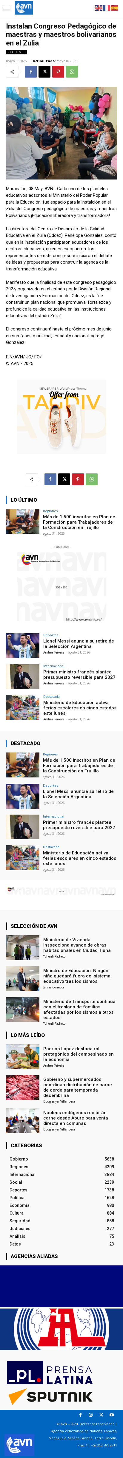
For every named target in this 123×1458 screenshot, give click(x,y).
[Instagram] (91, 1415)
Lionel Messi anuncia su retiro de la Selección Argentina (78, 643)
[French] (107, 7)
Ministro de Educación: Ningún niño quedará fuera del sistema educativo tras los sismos (76, 976)
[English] (99, 7)
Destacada (51, 696)
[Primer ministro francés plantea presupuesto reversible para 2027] (22, 676)
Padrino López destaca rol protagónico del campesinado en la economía (78, 1054)
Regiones (16, 52)
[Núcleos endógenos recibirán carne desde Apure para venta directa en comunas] (22, 1120)
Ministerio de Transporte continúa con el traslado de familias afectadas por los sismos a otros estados (79, 1009)
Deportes (50, 635)
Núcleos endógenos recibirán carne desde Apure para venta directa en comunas (75, 1118)
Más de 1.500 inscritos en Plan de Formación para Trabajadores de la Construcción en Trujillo (79, 522)
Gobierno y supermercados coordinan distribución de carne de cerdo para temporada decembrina (77, 1087)
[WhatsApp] (72, 72)
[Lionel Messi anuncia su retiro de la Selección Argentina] (22, 645)
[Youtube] (112, 1415)
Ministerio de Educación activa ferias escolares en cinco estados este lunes (79, 708)
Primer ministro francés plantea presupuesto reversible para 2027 (79, 674)
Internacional (53, 665)
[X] (44, 72)
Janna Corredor (53, 987)
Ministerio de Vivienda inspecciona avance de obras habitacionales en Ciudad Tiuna (77, 945)
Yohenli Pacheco (54, 956)
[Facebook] (31, 72)
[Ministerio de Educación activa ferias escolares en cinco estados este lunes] (22, 707)
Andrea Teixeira (53, 652)
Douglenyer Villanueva (59, 1101)
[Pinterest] (58, 72)
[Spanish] (115, 7)
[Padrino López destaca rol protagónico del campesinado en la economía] (22, 1056)
